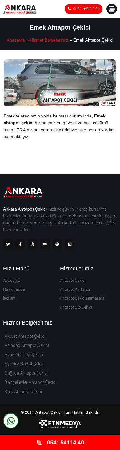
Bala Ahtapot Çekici (23, 391)
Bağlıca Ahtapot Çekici (26, 373)
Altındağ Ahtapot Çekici (27, 345)
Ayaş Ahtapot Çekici (24, 354)
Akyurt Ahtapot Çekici (25, 336)
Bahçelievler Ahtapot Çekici (30, 382)
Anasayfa (16, 40)
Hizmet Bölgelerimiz (49, 40)
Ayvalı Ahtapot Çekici (25, 363)
